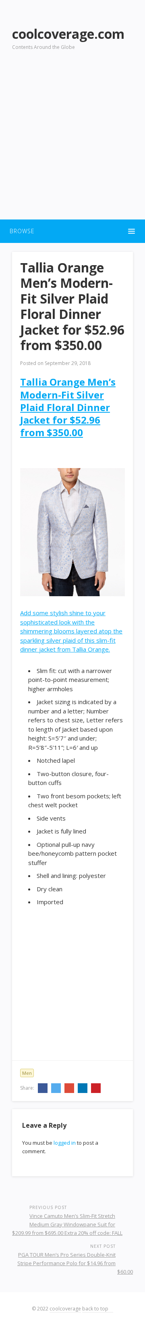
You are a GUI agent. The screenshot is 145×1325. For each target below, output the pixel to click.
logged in (65, 1142)
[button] (72, 231)
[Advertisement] (72, 140)
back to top (96, 1308)
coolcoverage (65, 1308)
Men (27, 1073)
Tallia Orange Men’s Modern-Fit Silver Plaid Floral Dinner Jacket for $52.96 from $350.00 (68, 407)
